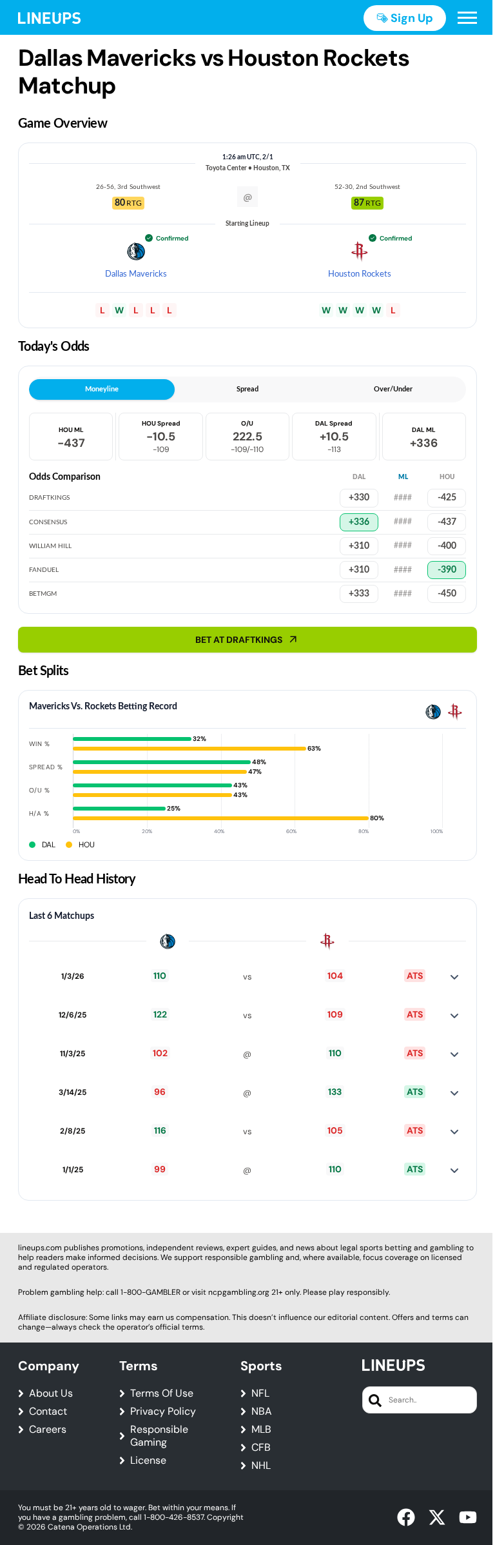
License (148, 1460)
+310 (359, 570)
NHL (261, 1465)
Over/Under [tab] (393, 389)
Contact (48, 1411)
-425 (447, 497)
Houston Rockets (359, 274)
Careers (47, 1429)
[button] (467, 18)
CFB (261, 1447)
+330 (359, 497)
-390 (447, 570)
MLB (261, 1429)
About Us (51, 1393)
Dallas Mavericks (136, 274)
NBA (261, 1411)
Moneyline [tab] (102, 389)
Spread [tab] (247, 389)
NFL (260, 1393)
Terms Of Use (161, 1393)
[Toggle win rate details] (454, 977)
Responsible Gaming (159, 1436)
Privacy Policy (163, 1411)
